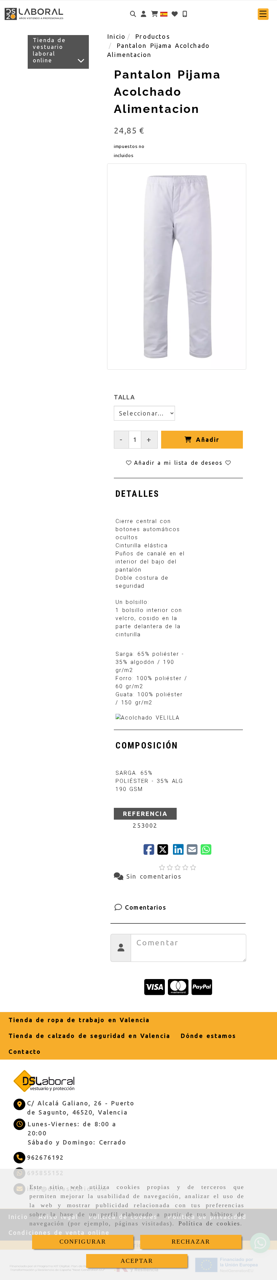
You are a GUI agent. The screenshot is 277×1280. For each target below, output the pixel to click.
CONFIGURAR (82, 1241)
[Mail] (194, 851)
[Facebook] (150, 851)
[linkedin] (180, 851)
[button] (143, 14)
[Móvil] (185, 14)
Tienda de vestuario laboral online (49, 50)
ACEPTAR (137, 1260)
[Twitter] (165, 851)
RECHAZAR (191, 1241)
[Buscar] (133, 14)
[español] (164, 13)
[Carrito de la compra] (154, 14)
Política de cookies (209, 1223)
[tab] (137, 494)
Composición (147, 745)
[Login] (174, 14)
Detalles (137, 494)
